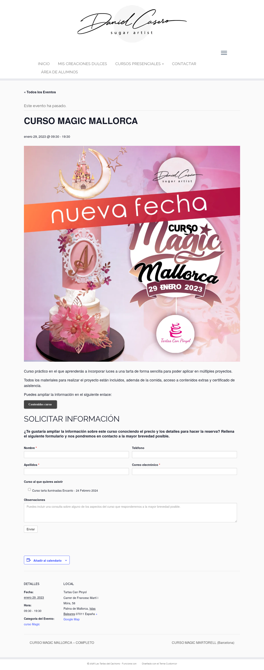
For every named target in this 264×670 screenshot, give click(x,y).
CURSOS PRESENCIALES (138, 63)
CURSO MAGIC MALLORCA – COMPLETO (61, 642)
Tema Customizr (168, 663)
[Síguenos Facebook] (48, 54)
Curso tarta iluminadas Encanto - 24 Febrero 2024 (65, 490)
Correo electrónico (146, 465)
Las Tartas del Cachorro (107, 663)
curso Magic (32, 624)
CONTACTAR (184, 63)
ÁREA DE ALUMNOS (59, 72)
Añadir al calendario (47, 560)
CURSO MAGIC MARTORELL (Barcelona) (203, 642)
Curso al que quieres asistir (43, 481)
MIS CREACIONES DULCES (82, 63)
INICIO (44, 63)
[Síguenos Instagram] (61, 54)
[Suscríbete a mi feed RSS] (41, 54)
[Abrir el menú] (224, 53)
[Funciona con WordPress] (138, 663)
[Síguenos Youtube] (54, 54)
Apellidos (31, 465)
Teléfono (138, 448)
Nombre (30, 448)
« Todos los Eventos (40, 92)
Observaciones (34, 500)
